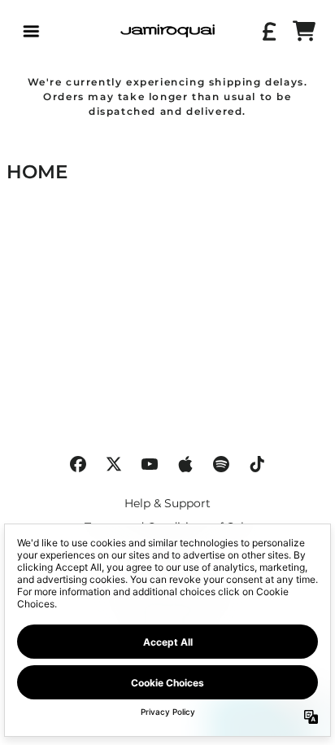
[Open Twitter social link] (114, 464)
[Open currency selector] (268, 31)
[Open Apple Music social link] (185, 464)
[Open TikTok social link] (257, 464)
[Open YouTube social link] (150, 464)
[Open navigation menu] (31, 31)
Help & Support (167, 503)
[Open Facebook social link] (78, 464)
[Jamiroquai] (167, 30)
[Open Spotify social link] (221, 464)
